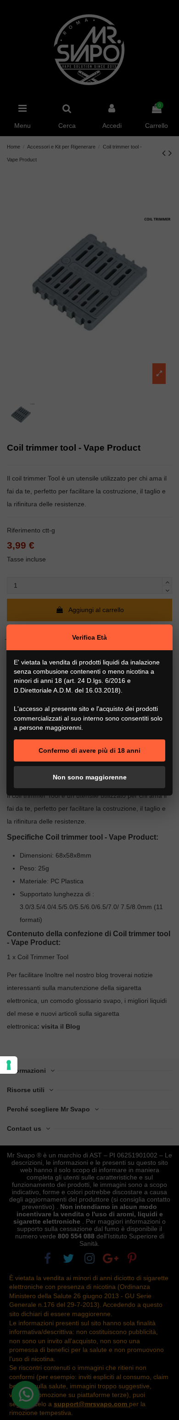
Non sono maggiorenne (90, 777)
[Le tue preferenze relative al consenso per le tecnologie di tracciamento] (8, 1065)
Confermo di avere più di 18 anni (89, 750)
